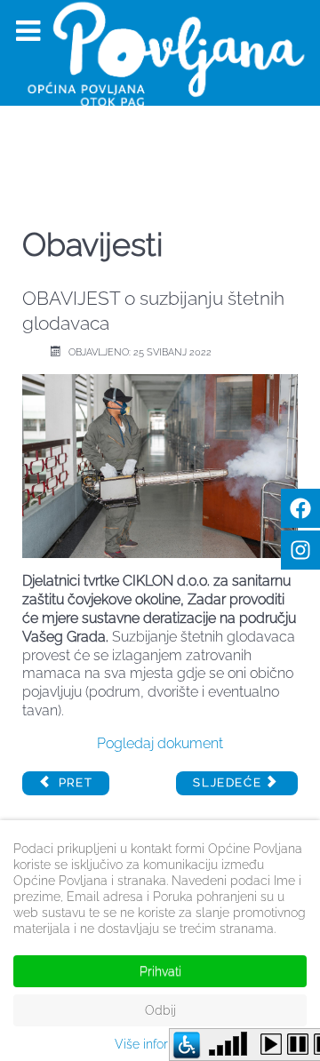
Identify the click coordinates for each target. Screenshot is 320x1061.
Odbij (160, 1010)
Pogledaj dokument (160, 743)
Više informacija (160, 1044)
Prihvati (160, 971)
